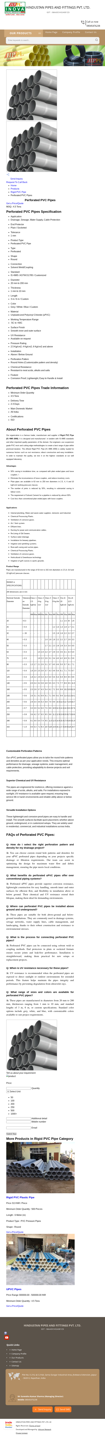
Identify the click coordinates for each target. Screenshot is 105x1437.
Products (15, 189)
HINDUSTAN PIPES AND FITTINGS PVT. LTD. (58, 9)
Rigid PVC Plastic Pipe (20, 1197)
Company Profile (71, 32)
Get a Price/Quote (15, 203)
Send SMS (65, 1409)
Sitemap (15, 1365)
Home (14, 185)
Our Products (21, 33)
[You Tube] (7, 1338)
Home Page (51, 32)
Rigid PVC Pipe (18, 192)
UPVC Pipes (13, 1289)
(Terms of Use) (34, 1426)
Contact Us (91, 32)
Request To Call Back (16, 182)
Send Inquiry (16, 179)
